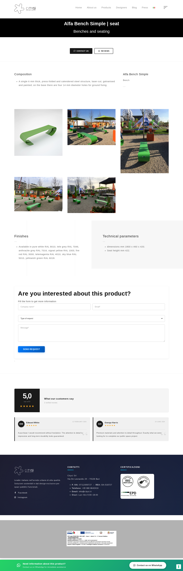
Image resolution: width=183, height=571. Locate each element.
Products (106, 7)
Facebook (22, 493)
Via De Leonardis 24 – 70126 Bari (83, 479)
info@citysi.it (85, 491)
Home (78, 7)
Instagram (22, 497)
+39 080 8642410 (90, 488)
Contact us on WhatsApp (149, 565)
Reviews (105, 51)
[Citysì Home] (25, 471)
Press (145, 7)
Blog (134, 7)
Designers (121, 7)
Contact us (83, 51)
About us (91, 7)
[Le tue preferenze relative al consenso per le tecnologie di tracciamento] (178, 566)
